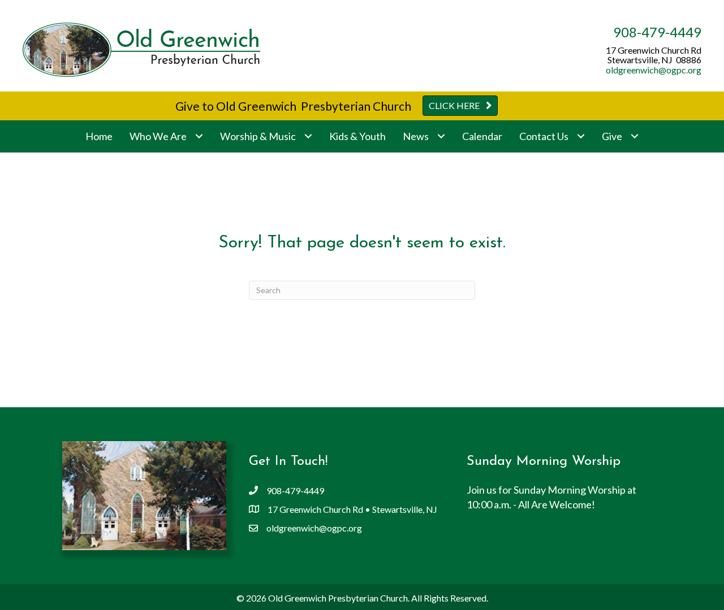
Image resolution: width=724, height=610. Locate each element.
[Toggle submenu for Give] (634, 136)
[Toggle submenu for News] (441, 136)
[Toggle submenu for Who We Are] (199, 136)
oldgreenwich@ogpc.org (653, 69)
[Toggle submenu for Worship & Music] (308, 136)
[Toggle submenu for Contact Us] (580, 136)
